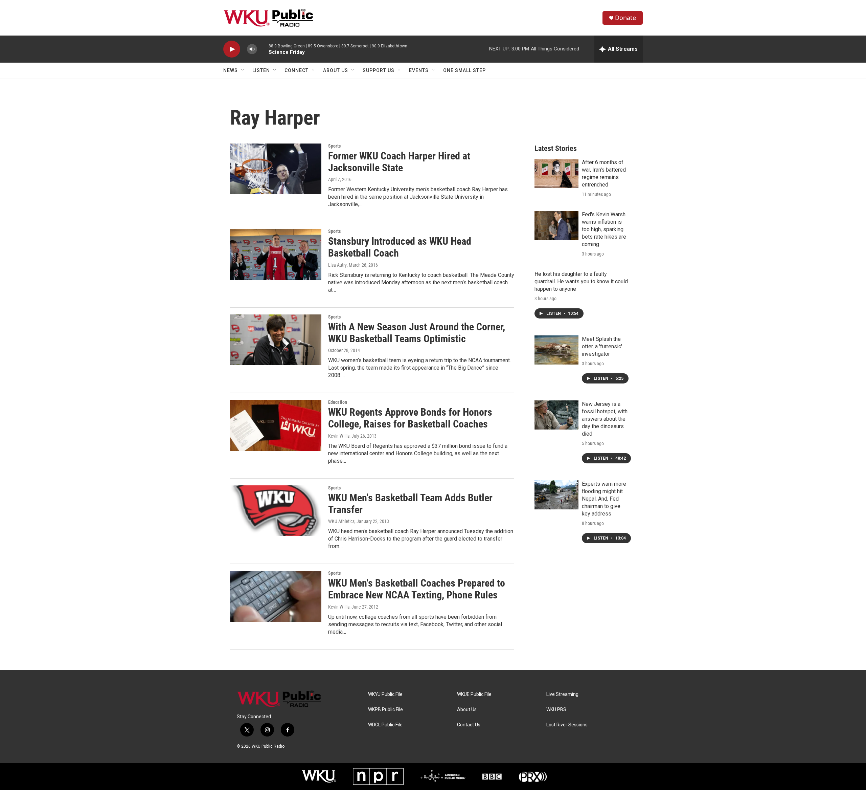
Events (419, 70)
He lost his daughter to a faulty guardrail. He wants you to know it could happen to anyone (581, 281)
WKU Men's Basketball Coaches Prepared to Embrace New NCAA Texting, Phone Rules (416, 589)
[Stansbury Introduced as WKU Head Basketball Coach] (275, 254)
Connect (296, 70)
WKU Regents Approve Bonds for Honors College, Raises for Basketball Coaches (410, 418)
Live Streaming (562, 694)
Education (337, 402)
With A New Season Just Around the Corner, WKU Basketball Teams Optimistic (416, 333)
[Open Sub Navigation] (243, 70)
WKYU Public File (385, 694)
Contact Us (468, 724)
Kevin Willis (338, 436)
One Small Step (464, 70)
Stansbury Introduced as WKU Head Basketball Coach (399, 247)
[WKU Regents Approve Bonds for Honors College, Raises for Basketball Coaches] (275, 425)
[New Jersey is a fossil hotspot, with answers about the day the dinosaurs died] (556, 415)
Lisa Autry (337, 265)
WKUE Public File (474, 694)
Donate (625, 17)
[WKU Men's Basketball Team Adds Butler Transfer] (275, 510)
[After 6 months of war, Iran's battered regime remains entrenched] (556, 173)
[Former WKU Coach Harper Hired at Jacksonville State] (275, 169)
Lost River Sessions (567, 724)
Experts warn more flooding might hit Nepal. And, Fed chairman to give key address (604, 499)
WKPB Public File (385, 709)
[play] (231, 49)
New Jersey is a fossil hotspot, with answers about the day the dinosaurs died (605, 419)
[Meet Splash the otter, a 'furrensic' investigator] (556, 350)
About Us (335, 70)
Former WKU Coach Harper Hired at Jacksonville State (399, 162)
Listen (261, 70)
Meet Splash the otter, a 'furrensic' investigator (602, 346)
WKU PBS (556, 709)
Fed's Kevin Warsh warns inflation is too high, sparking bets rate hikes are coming (604, 229)
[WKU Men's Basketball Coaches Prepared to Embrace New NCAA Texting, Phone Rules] (275, 596)
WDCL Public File (385, 724)
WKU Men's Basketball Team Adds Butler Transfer (410, 503)
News (230, 70)
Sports (334, 146)
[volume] (252, 49)
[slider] (263, 48)
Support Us (378, 70)
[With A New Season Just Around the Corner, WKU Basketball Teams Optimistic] (275, 339)
